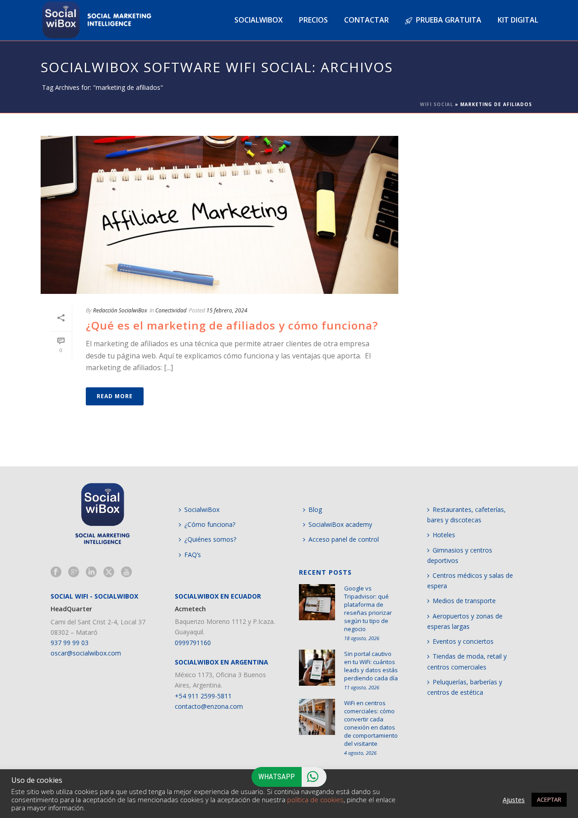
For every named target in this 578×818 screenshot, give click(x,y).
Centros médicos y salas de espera (470, 580)
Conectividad (170, 310)
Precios (313, 20)
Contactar (366, 20)
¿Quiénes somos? (210, 539)
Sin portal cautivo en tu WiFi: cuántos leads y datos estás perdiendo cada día (371, 666)
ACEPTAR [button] (549, 799)
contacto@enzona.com (209, 706)
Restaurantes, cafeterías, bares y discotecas (466, 514)
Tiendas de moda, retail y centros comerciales (467, 661)
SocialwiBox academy (340, 524)
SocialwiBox (201, 509)
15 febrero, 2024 (226, 310)
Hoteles (444, 534)
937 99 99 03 (70, 642)
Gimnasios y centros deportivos (459, 555)
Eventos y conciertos (463, 641)
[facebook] (56, 572)
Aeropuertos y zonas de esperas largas (465, 621)
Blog (315, 509)
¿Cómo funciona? (209, 524)
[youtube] (126, 572)
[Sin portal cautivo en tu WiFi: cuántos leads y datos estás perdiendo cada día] (317, 668)
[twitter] (108, 572)
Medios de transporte (464, 600)
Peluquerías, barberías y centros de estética (464, 687)
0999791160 (193, 642)
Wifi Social (436, 104)
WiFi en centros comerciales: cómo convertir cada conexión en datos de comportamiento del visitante (371, 723)
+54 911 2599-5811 (203, 696)
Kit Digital (518, 20)
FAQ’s (192, 554)
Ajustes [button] (514, 799)
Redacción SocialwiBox (120, 310)
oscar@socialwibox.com (86, 653)
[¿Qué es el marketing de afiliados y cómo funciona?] (219, 215)
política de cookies (315, 799)
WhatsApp (276, 776)
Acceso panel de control (343, 539)
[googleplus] (73, 572)
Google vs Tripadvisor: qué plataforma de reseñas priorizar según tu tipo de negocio (368, 608)
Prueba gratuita (448, 20)
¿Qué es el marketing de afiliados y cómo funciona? (232, 325)
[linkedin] (91, 572)
